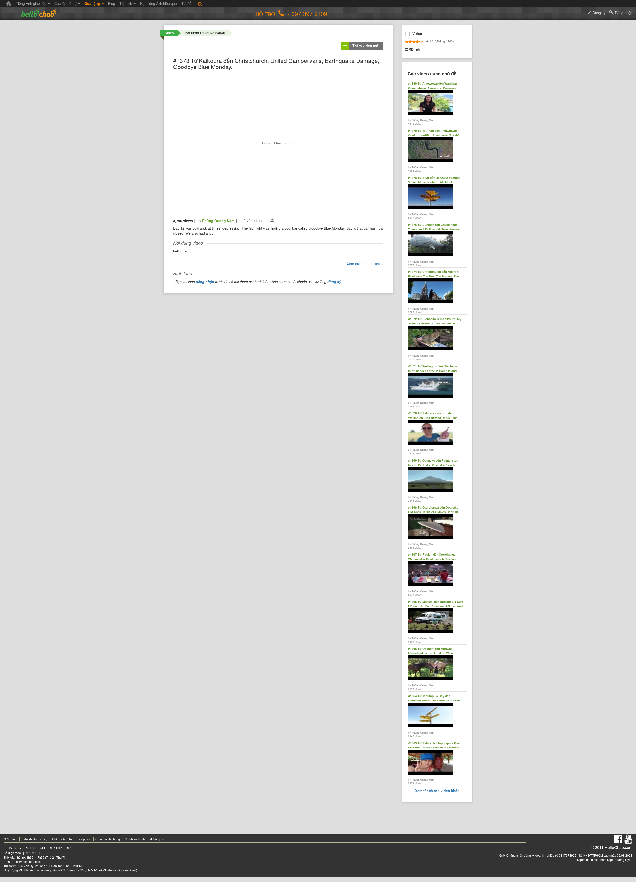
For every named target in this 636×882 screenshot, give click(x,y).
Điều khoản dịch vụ (34, 839)
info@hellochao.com (27, 861)
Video (169, 33)
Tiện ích (126, 3)
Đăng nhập (623, 12)
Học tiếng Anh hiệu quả (158, 3)
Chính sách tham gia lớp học (71, 839)
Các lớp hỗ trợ (66, 3)
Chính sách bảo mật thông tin (144, 839)
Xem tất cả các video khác (437, 790)
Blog (111, 3)
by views (432, 103)
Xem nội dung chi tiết (365, 263)
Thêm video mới (366, 45)
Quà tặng (92, 3)
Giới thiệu (10, 839)
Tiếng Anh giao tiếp (31, 3)
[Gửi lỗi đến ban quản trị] (272, 220)
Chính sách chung (107, 839)
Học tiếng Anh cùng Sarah (204, 33)
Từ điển (187, 3)
